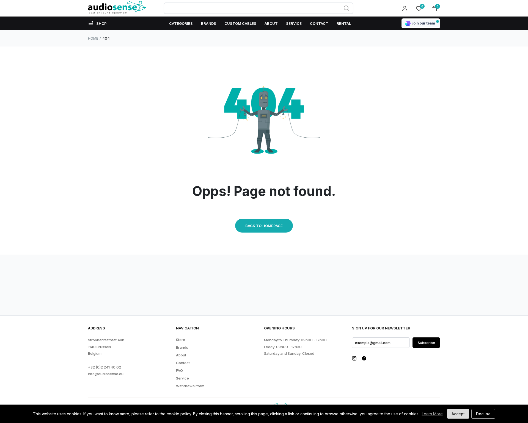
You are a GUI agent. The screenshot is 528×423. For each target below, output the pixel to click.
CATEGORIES (181, 23)
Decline (483, 413)
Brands (182, 347)
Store (180, 340)
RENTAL (344, 23)
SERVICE (294, 23)
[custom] (354, 358)
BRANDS (208, 23)
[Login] (406, 8)
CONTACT (319, 23)
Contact (183, 363)
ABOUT (271, 23)
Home (93, 38)
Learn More (432, 413)
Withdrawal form (190, 386)
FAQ (179, 370)
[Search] (346, 8)
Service (182, 378)
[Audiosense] (117, 8)
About (181, 355)
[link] (26, 391)
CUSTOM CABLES (240, 23)
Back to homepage (264, 225)
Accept (458, 413)
